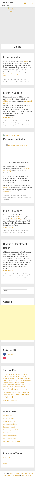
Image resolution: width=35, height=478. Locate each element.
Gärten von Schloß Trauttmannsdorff (14, 380)
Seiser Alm (6, 188)
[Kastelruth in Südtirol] (11, 135)
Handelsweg (26, 274)
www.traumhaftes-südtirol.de (18, 473)
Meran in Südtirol (12, 92)
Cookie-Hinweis (26, 475)
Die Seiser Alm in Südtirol (11, 441)
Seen (4, 460)
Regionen (13, 389)
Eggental (24, 376)
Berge (4, 374)
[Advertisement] (17, 322)
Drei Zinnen (18, 376)
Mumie (23, 276)
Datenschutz (16, 475)
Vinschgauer (24, 398)
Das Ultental (7, 433)
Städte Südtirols (24, 81)
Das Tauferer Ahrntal (10, 436)
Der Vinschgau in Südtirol (11, 430)
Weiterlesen (8, 76)
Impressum (7, 475)
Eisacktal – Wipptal (17, 219)
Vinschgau (19, 398)
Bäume (7, 376)
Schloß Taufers (15, 392)
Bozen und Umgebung (10, 74)
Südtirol (5, 101)
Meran (16, 123)
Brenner (19, 274)
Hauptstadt (6, 276)
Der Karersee (7, 415)
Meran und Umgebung (16, 386)
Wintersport (7, 400)
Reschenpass (21, 389)
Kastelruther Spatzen (16, 197)
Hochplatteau (7, 81)
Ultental (15, 398)
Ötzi (27, 276)
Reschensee (27, 389)
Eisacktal (20, 230)
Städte (7, 79)
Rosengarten (8, 392)
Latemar (18, 384)
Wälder (12, 400)
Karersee (16, 382)
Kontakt (30, 473)
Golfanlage (23, 378)
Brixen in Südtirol (12, 210)
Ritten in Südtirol (12, 57)
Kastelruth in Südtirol (15, 139)
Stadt (17, 81)
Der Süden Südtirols (9, 438)
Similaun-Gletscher (9, 278)
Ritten (13, 81)
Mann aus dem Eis (15, 276)
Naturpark (28, 386)
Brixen (15, 230)
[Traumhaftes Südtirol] (12, 12)
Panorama (5, 389)
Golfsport (28, 378)
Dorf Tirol (16, 121)
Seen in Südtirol (21, 392)
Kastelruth (6, 197)
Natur (24, 386)
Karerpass (11, 382)
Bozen (26, 61)
